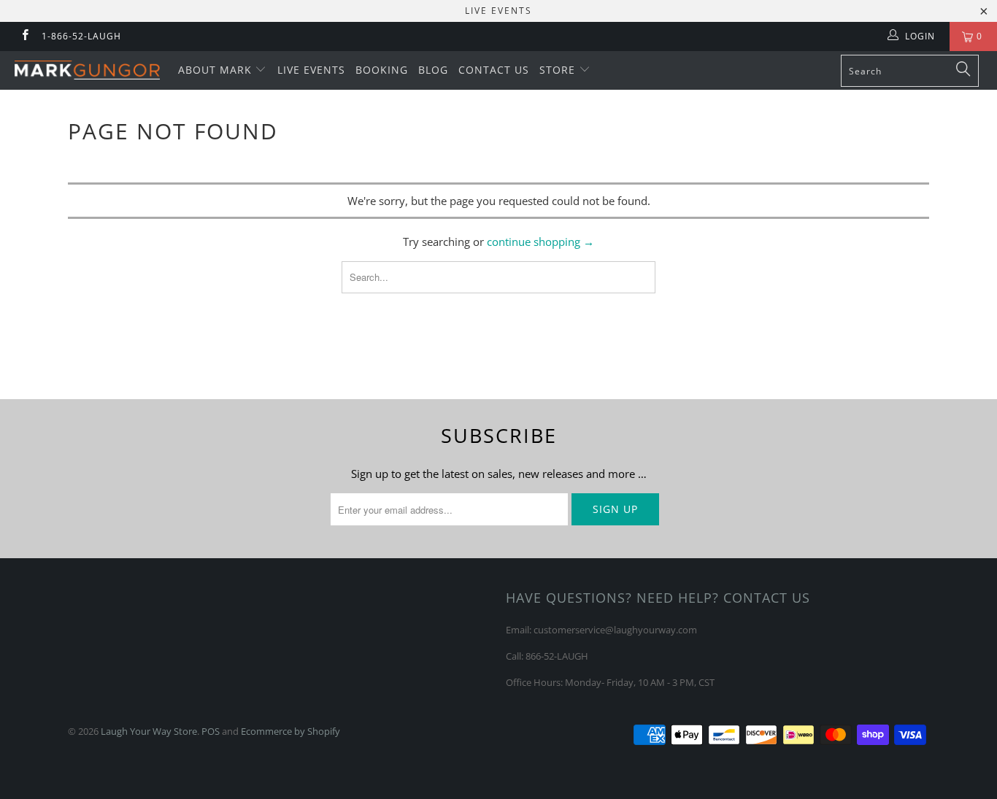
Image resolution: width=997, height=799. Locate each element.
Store (559, 70)
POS (210, 731)
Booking (381, 70)
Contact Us (493, 70)
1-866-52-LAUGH (81, 36)
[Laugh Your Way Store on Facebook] (24, 36)
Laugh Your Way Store (149, 731)
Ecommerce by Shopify (290, 731)
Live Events (311, 70)
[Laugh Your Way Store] (87, 70)
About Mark (216, 70)
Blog (433, 70)
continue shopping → (540, 241)
